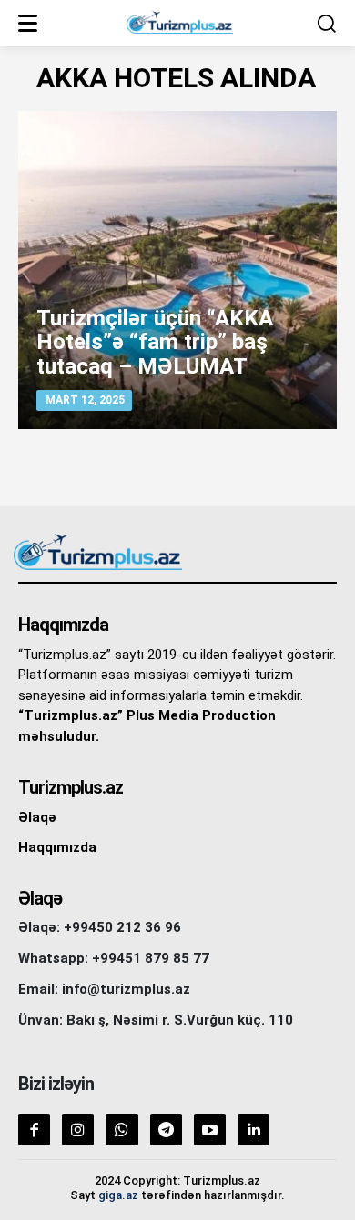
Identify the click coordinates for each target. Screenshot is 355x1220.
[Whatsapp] (121, 1129)
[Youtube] (210, 1129)
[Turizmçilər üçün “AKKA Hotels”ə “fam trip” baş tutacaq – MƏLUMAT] (177, 270)
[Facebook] (34, 1129)
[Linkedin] (253, 1129)
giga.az (118, 1195)
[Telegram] (166, 1129)
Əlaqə (37, 817)
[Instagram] (78, 1129)
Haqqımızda (57, 847)
